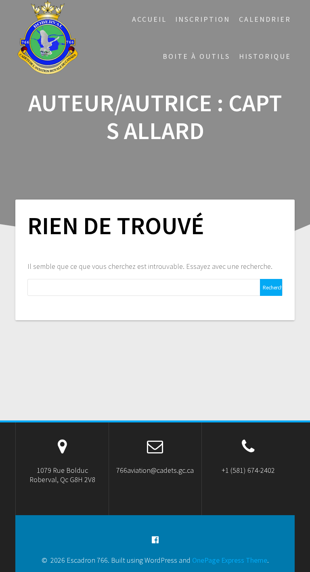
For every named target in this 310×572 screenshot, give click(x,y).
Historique (265, 56)
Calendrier (265, 19)
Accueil (149, 19)
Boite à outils (196, 56)
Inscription (202, 19)
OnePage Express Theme (229, 560)
